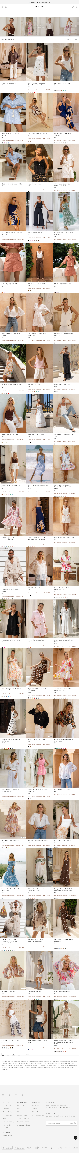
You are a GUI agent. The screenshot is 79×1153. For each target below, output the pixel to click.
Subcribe (73, 1123)
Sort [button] (68, 39)
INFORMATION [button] (22, 1103)
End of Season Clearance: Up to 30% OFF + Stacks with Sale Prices (39, 2)
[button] (6, 7)
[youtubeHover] (15, 1095)
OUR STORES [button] (7, 1133)
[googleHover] (20, 1148)
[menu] (2, 7)
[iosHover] (8, 1148)
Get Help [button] (6, 1103)
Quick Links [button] (36, 1103)
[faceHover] (9, 1095)
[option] (39, 2)
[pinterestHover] (22, 1095)
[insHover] (3, 1095)
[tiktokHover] (28, 1095)
